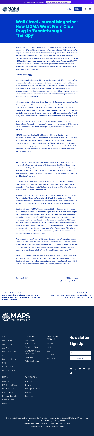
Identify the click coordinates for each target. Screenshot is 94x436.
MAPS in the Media (71, 278)
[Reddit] (71, 373)
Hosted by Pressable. (56, 426)
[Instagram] (75, 368)
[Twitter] (80, 368)
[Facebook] (71, 368)
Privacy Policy (83, 418)
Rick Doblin (74, 281)
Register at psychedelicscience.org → (58, 2)
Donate (78, 9)
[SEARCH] (86, 9)
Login (69, 9)
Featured (66, 281)
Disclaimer (73, 418)
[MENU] (90, 9)
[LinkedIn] (88, 368)
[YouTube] (84, 368)
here (30, 75)
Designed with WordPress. (39, 426)
